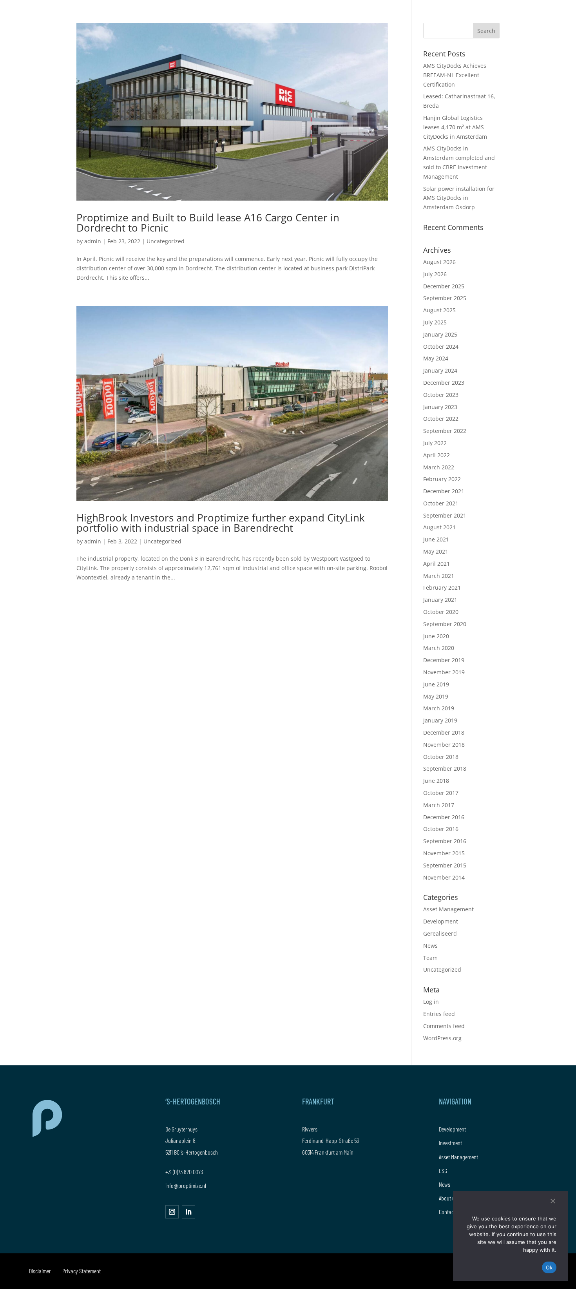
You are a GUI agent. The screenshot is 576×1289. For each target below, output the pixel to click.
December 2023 (443, 382)
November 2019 (444, 672)
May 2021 (435, 551)
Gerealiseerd (440, 933)
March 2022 (438, 467)
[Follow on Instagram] (172, 1211)
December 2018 (443, 732)
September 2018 (444, 768)
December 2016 (443, 817)
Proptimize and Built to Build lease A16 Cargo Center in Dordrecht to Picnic (207, 222)
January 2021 (440, 599)
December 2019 (443, 660)
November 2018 (444, 744)
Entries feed (439, 1013)
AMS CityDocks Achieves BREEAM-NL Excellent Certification (454, 75)
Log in (431, 1001)
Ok (549, 1267)
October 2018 (440, 756)
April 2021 (436, 563)
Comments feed (444, 1026)
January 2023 (440, 407)
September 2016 (444, 841)
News (430, 945)
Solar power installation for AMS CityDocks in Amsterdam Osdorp (458, 198)
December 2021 (443, 491)
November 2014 (444, 877)
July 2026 (435, 274)
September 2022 (444, 430)
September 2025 (444, 298)
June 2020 (436, 636)
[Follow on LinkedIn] (188, 1211)
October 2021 (440, 503)
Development (440, 921)
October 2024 (440, 346)
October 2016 (440, 829)
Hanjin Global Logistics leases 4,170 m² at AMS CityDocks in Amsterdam (455, 127)
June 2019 (436, 684)
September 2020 (444, 624)
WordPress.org (442, 1038)
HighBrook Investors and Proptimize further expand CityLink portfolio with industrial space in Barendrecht (220, 523)
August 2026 (439, 262)
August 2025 (439, 310)
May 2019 (435, 696)
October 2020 (440, 612)
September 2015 (444, 865)
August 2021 (439, 527)
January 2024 (440, 370)
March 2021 (438, 575)
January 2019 (440, 720)
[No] (552, 1201)
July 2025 (435, 322)
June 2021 (436, 539)
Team (430, 957)
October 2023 (440, 394)
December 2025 (443, 286)
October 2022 (440, 418)
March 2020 (438, 648)
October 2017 (440, 793)
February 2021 (442, 587)
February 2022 (442, 479)
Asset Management (448, 909)
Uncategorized (166, 241)
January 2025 (440, 334)
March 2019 (438, 708)
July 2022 (435, 443)
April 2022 (436, 455)
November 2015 (444, 853)
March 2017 (438, 805)
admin (92, 241)
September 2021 (444, 515)
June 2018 (436, 780)
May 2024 (435, 358)
